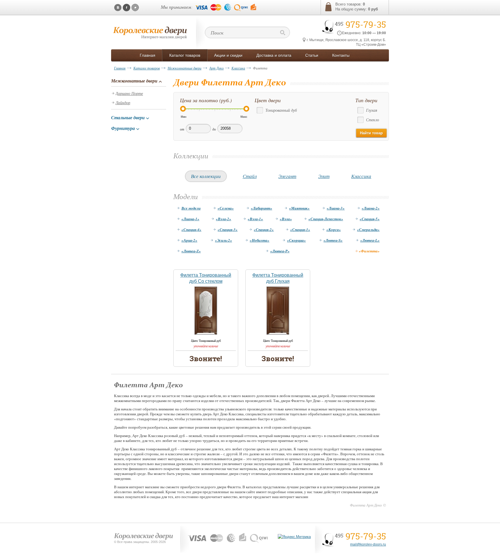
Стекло (372, 119)
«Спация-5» (370, 218)
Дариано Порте (129, 93)
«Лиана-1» (190, 218)
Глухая (371, 110)
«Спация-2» (264, 229)
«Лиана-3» (336, 208)
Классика (238, 68)
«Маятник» (299, 208)
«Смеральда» (368, 229)
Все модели (191, 208)
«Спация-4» (191, 229)
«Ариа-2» (189, 240)
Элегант (287, 176)
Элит (324, 176)
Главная (120, 68)
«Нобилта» (259, 240)
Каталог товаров (146, 68)
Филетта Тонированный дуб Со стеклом (205, 278)
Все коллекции (206, 176)
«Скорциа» (296, 240)
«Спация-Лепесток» (325, 218)
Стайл (250, 176)
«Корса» (333, 229)
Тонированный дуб (281, 110)
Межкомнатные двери (184, 68)
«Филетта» (369, 251)
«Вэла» (286, 218)
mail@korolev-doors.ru (368, 544)
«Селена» (226, 208)
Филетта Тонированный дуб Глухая (277, 278)
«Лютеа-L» (370, 240)
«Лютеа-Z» (191, 251)
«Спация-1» (300, 229)
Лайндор (122, 102)
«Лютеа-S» (333, 240)
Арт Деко (216, 68)
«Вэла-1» (255, 218)
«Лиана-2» (371, 208)
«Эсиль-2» (223, 240)
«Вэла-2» (223, 218)
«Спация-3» (228, 229)
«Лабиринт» (261, 208)
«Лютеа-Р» (280, 251)
